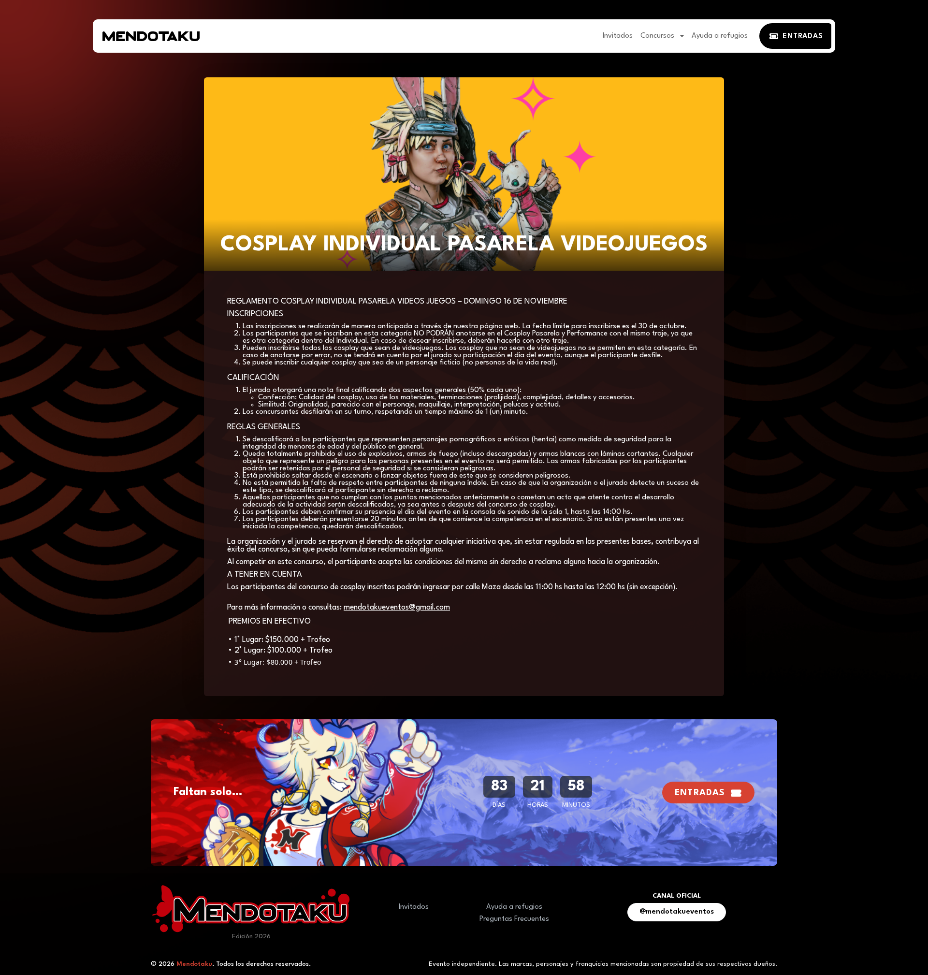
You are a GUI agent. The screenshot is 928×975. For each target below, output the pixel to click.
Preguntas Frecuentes (514, 919)
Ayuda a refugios (720, 36)
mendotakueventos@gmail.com (397, 607)
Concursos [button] (658, 36)
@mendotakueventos (676, 912)
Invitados (618, 36)
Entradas (700, 793)
